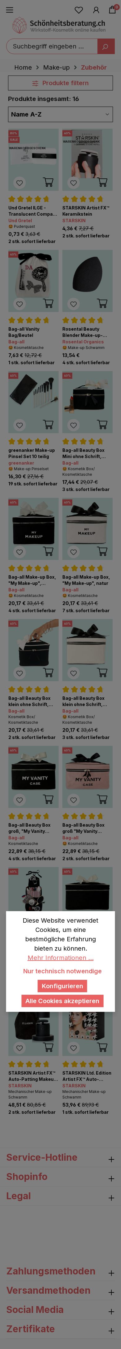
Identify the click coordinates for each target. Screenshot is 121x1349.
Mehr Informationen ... (61, 957)
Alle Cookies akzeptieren (62, 1001)
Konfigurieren (62, 986)
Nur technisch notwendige (62, 971)
